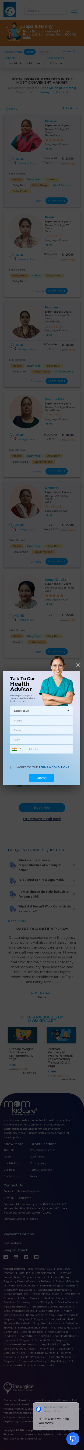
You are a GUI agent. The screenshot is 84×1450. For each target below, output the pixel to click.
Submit (41, 777)
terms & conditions (53, 767)
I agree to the (42, 767)
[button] (41, 710)
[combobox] (19, 749)
